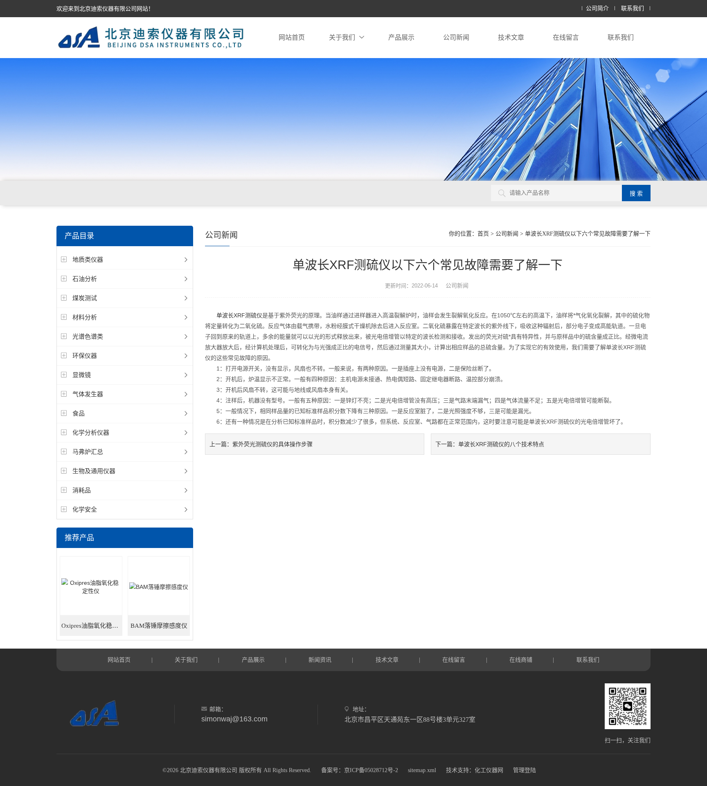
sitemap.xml (422, 770)
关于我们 (342, 37)
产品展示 (401, 37)
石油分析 (84, 278)
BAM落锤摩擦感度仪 (159, 625)
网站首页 (292, 37)
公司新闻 (456, 37)
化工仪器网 (489, 770)
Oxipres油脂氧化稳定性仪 (91, 625)
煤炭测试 (84, 297)
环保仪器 (84, 355)
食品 (78, 413)
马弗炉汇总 (87, 451)
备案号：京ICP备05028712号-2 (359, 770)
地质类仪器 (87, 259)
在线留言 (566, 37)
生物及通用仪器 (93, 470)
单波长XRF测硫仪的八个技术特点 (501, 444)
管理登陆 (524, 770)
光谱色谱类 (87, 336)
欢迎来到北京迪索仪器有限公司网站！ (105, 8)
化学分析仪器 (90, 432)
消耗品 (81, 490)
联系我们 (632, 8)
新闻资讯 (319, 659)
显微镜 (81, 374)
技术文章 (511, 37)
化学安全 (84, 509)
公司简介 (597, 8)
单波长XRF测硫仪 (239, 315)
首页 (483, 234)
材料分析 (84, 317)
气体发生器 (87, 394)
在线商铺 (520, 659)
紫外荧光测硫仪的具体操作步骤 (272, 444)
